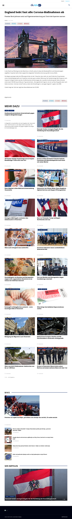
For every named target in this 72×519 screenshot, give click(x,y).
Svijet (12, 396)
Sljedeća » (12, 377)
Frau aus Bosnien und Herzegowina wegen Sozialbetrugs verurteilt (50, 278)
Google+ (20, 23)
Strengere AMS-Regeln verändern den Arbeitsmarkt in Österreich (16, 218)
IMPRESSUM (64, 517)
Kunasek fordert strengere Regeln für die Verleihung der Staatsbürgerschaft (50, 129)
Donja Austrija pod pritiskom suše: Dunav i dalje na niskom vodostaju (31, 446)
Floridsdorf (46, 140)
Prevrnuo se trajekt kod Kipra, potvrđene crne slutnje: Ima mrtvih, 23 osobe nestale (31, 417)
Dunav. (20, 517)
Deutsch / (67, 1)
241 (9, 377)
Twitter (14, 23)
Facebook (8, 23)
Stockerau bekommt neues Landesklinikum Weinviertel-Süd (50, 248)
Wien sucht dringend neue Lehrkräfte (16, 247)
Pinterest (27, 23)
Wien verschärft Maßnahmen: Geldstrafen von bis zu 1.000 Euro (19, 367)
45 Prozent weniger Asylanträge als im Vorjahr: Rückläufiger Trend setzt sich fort (19, 159)
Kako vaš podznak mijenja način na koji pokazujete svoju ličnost (30, 454)
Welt (43, 200)
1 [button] (62, 499)
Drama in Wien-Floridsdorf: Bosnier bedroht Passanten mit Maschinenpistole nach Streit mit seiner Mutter (51, 160)
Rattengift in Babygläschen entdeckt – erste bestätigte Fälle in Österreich (19, 307)
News (6, 20)
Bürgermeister (41, 170)
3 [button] (65, 499)
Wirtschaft (18, 170)
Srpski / (62, 1)
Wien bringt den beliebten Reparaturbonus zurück (50, 307)
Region (11, 259)
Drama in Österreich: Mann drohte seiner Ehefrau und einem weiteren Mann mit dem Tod (52, 367)
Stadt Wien (56, 140)
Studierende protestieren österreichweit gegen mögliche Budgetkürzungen (19, 114)
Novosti (7, 396)
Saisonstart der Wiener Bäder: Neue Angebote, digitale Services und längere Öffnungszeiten (51, 189)
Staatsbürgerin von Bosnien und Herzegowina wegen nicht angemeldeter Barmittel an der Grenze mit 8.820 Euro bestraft (19, 278)
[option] (36, 485)
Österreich (11, 110)
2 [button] (64, 499)
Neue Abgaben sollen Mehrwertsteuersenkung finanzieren (19, 189)
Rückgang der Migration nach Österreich (17, 336)
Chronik (40, 140)
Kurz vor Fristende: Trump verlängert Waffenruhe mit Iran (48, 218)
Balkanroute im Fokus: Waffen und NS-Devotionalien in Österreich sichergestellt (50, 337)
